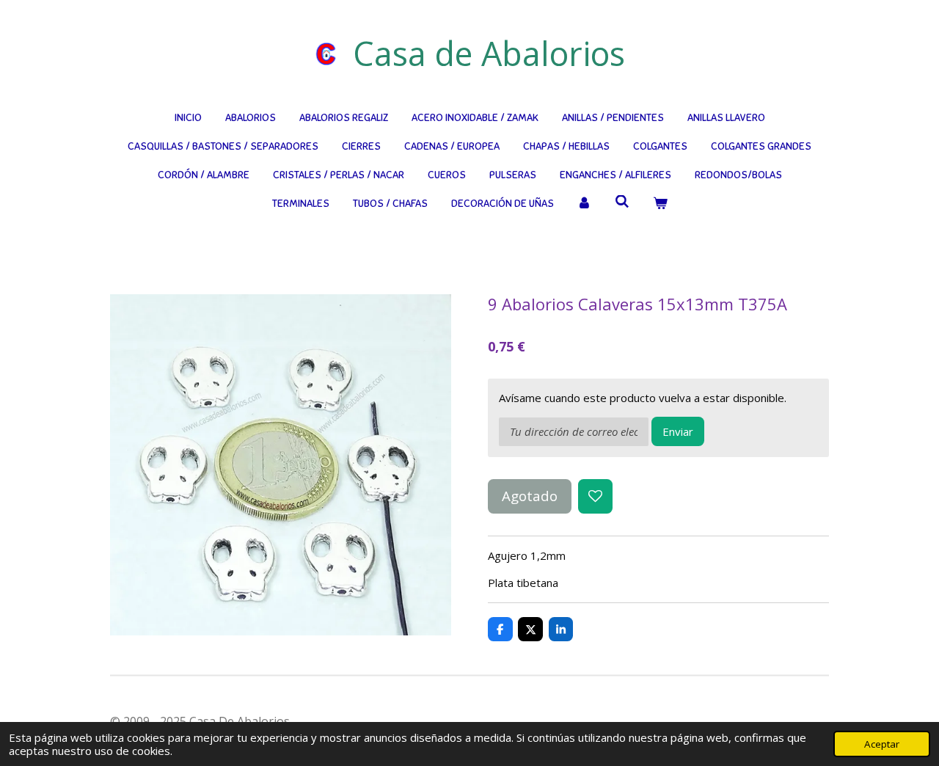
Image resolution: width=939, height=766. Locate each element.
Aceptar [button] (881, 744)
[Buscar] (622, 202)
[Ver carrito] (660, 203)
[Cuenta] (584, 203)
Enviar (677, 431)
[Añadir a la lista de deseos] (595, 496)
